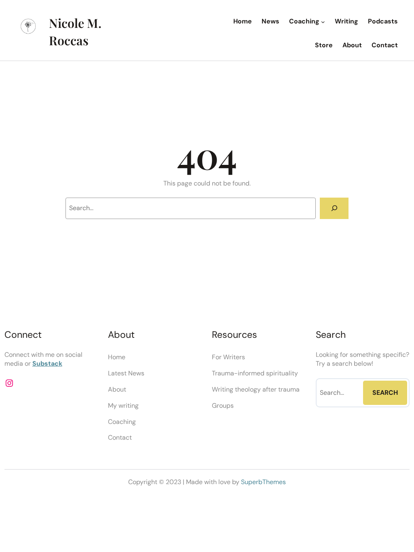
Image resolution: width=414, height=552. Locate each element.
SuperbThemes (263, 482)
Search (385, 392)
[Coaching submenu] (323, 22)
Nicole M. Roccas (75, 31)
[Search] (334, 208)
